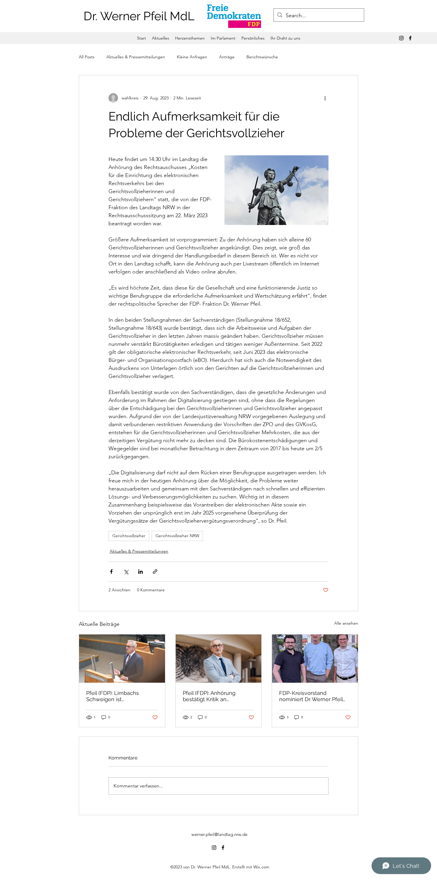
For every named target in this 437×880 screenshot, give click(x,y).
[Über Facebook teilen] (111, 571)
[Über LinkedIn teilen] (140, 571)
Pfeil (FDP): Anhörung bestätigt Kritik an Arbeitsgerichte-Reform (212, 696)
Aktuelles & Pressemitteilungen (135, 57)
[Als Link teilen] (155, 571)
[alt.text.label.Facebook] (410, 38)
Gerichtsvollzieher (128, 535)
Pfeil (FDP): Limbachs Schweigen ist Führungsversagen (112, 696)
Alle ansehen (346, 623)
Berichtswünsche (262, 57)
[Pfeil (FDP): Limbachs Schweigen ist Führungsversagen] (122, 658)
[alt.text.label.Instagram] (401, 38)
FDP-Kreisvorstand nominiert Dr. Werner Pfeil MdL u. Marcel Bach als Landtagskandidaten (311, 696)
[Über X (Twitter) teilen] (126, 571)
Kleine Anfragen (192, 57)
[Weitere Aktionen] (324, 97)
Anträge (227, 57)
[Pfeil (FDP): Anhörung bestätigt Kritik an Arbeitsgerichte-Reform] (219, 658)
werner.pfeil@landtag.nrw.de (219, 834)
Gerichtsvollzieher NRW (177, 535)
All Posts (87, 57)
